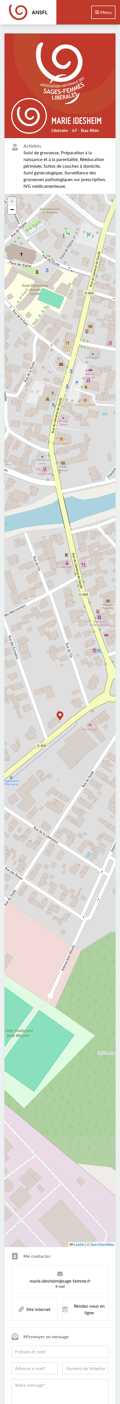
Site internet (38, 1309)
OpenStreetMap (102, 1244)
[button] (60, 715)
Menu (105, 12)
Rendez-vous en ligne (89, 1309)
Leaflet (78, 1244)
